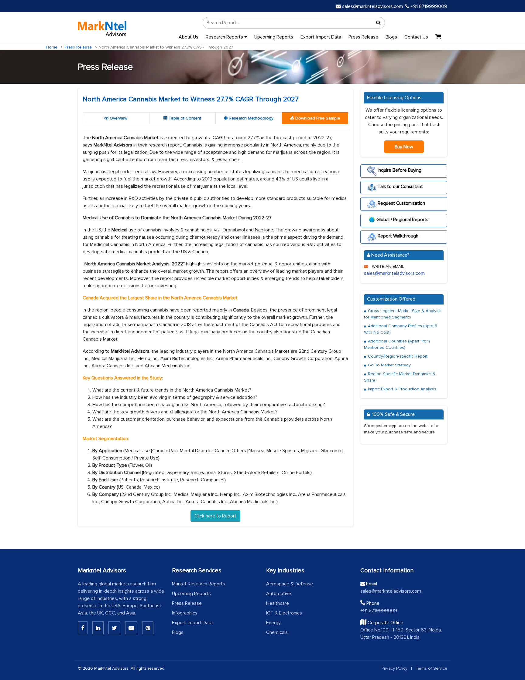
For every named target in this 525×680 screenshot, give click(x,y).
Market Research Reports (198, 584)
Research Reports (225, 37)
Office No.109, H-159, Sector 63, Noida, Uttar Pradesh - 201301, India (401, 633)
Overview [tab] (117, 118)
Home (51, 47)
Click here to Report (215, 516)
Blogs (391, 37)
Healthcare (277, 603)
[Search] (378, 22)
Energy (273, 623)
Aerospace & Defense (289, 584)
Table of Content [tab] (184, 118)
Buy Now (404, 147)
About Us (188, 37)
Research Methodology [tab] (250, 118)
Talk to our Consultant (399, 186)
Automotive (278, 594)
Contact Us (416, 37)
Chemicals (277, 632)
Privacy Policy (394, 668)
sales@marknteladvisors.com (372, 6)
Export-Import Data (320, 37)
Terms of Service (431, 668)
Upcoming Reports (273, 37)
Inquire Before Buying (398, 170)
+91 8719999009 (428, 6)
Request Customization (400, 203)
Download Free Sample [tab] (317, 118)
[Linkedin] (83, 627)
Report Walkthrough (397, 236)
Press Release (363, 37)
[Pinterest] (147, 627)
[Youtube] (131, 627)
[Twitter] (114, 627)
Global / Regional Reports (402, 219)
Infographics (184, 613)
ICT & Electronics (284, 613)
